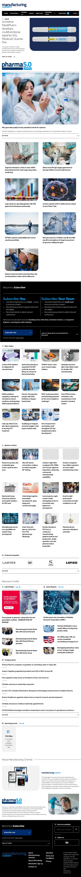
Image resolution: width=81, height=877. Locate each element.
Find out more (7, 56)
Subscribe (62, 13)
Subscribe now (10, 333)
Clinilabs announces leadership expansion (18, 684)
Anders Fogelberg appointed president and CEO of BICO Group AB (27, 671)
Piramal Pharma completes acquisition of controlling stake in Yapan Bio (29, 665)
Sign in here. (20, 338)
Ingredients (56, 380)
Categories (14, 13)
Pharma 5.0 (24, 13)
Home (6, 13)
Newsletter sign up (35, 864)
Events (31, 13)
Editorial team (48, 13)
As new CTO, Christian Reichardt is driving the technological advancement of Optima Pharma (37, 691)
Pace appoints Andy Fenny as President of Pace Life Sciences (25, 678)
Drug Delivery (15, 410)
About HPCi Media (35, 861)
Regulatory (16, 380)
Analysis (17, 350)
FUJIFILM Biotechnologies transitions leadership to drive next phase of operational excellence (38, 710)
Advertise (49, 853)
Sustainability (74, 380)
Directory (39, 13)
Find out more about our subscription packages (54, 334)
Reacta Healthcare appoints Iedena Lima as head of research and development (32, 697)
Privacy (48, 861)
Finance (37, 380)
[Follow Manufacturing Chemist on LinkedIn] (66, 843)
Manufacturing (55, 350)
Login (75, 13)
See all (18, 587)
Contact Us (32, 867)
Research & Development (32, 350)
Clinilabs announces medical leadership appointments (22, 704)
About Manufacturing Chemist (34, 855)
